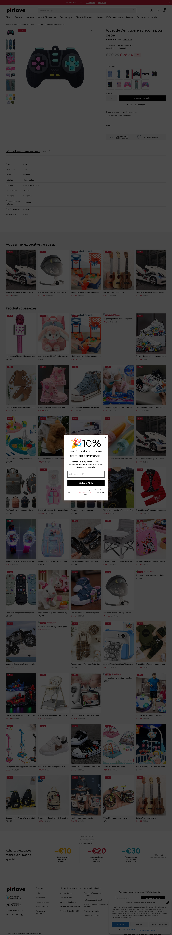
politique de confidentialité (82, 492)
